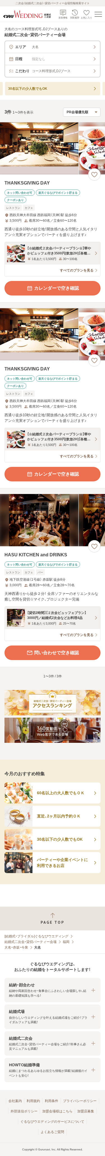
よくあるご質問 (52, 1132)
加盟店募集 (85, 1111)
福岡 (66, 942)
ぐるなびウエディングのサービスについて (52, 1122)
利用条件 (51, 1101)
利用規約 (33, 1101)
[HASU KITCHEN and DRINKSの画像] (52, 520)
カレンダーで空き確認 (56, 288)
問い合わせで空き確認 (56, 652)
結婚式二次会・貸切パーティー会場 (30, 942)
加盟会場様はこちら (57, 1111)
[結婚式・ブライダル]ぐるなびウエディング (36, 936)
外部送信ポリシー (24, 1111)
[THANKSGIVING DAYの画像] (52, 148)
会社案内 (15, 1101)
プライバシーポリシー (80, 1101)
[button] (52, 990)
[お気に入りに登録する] (94, 174)
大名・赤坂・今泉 (16, 947)
